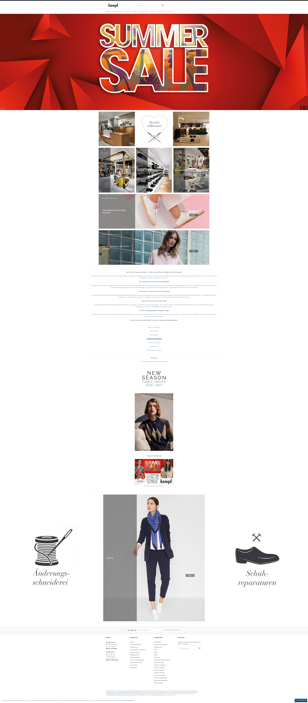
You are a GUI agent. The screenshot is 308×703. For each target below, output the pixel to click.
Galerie (155, 649)
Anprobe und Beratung (135, 644)
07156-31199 (110, 643)
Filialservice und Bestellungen (137, 660)
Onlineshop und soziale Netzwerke (162, 660)
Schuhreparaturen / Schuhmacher (138, 649)
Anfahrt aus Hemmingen (159, 675)
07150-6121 (110, 652)
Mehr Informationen (128, 700)
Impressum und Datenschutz (160, 644)
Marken (156, 655)
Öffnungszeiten (157, 642)
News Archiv (157, 657)
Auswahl (132, 642)
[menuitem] (150, 5)
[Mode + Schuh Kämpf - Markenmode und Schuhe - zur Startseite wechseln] (113, 6)
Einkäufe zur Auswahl (135, 652)
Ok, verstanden (301, 700)
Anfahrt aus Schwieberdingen (161, 680)
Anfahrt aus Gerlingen (159, 672)
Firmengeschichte (158, 647)
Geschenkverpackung (135, 657)
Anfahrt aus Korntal (158, 683)
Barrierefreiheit (133, 665)
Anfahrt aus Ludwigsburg (160, 665)
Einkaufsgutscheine (134, 655)
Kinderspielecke (133, 667)
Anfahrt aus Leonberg (159, 667)
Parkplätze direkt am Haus (136, 662)
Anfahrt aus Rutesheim (159, 670)
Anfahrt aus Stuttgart (159, 662)
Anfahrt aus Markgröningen (160, 678)
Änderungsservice (134, 647)
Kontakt (156, 652)
